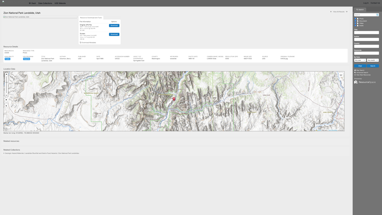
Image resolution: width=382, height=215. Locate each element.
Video (361, 23)
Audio (361, 25)
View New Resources (363, 75)
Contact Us (375, 3)
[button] (174, 99)
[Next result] (346, 12)
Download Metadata (88, 42)
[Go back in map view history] (6, 105)
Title (355, 30)
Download (114, 25)
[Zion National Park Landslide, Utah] (40, 17)
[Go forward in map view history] (6, 102)
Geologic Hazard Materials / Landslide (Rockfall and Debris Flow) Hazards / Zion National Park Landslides (41, 153)
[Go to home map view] (6, 99)
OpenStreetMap (333, 130)
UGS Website (60, 3)
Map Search (360, 70)
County (356, 43)
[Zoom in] (6, 74)
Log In (366, 3)
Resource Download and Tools (91, 18)
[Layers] (341, 75)
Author (356, 36)
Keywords (357, 50)
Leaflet (319, 130)
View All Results (339, 12)
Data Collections (45, 3)
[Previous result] (331, 12)
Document (363, 21)
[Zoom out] (6, 95)
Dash (33, 3)
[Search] (377, 14)
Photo (361, 19)
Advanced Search (362, 72)
